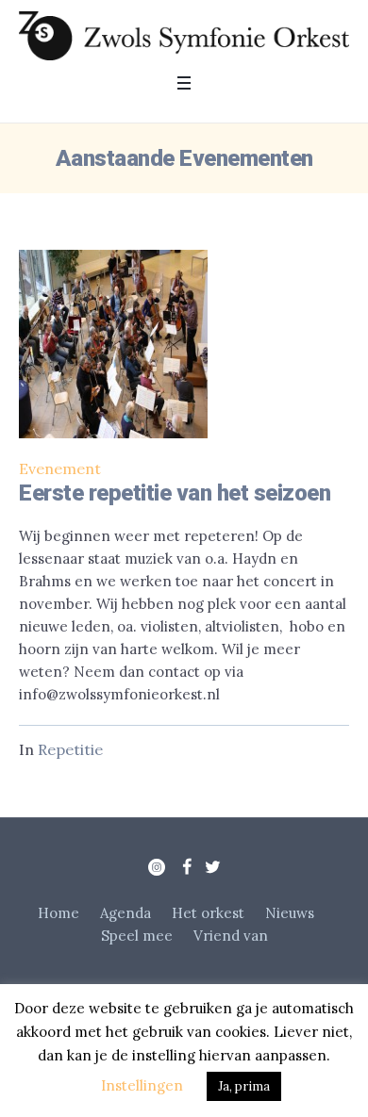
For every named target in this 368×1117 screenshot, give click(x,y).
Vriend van (230, 936)
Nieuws (289, 913)
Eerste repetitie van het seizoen (174, 493)
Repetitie (70, 749)
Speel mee (137, 936)
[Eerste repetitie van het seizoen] (113, 344)
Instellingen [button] (142, 1085)
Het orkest (208, 913)
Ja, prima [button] (244, 1086)
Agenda (125, 913)
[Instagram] (156, 867)
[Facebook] (186, 867)
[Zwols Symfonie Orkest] (184, 35)
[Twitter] (212, 867)
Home (58, 913)
